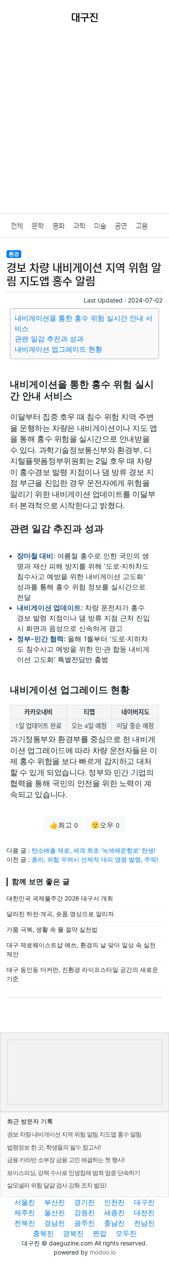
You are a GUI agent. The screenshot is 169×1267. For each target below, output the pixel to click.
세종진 (114, 1212)
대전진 (144, 1212)
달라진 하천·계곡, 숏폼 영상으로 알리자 (60, 913)
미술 (100, 226)
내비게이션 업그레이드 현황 (58, 349)
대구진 (144, 1202)
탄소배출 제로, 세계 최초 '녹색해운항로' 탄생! (94, 850)
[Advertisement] (84, 125)
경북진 (73, 1233)
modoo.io (103, 1252)
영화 (58, 226)
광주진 (84, 1223)
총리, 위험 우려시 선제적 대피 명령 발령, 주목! (95, 859)
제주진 (24, 1212)
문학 (38, 226)
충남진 (114, 1223)
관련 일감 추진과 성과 (49, 338)
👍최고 (63, 825)
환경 (14, 254)
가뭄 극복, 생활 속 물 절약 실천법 (52, 929)
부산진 (54, 1202)
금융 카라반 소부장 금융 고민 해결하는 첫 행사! (65, 1159)
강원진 (84, 1212)
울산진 (54, 1212)
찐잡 (100, 1233)
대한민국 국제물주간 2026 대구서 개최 (59, 898)
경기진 (84, 1202)
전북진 (24, 1223)
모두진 (126, 1233)
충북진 (43, 1233)
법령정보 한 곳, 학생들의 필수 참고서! (54, 1147)
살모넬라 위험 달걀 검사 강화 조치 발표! (56, 1185)
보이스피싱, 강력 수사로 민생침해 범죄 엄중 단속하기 (73, 1172)
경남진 (54, 1223)
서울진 (24, 1202)
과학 (79, 226)
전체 (17, 226)
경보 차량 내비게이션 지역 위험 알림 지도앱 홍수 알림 (74, 1134)
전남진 (144, 1223)
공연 (121, 226)
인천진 (114, 1202)
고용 (142, 226)
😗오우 (105, 825)
